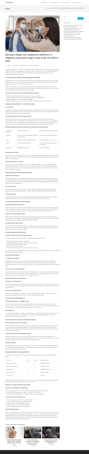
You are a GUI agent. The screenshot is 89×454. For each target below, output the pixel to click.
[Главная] (44, 8)
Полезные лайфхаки (33, 65)
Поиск (65, 16)
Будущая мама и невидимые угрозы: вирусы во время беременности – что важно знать (14, 442)
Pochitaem (9, 2)
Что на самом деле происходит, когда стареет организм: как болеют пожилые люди (33, 442)
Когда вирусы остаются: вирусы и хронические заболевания (51, 441)
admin (8, 65)
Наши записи (24, 65)
